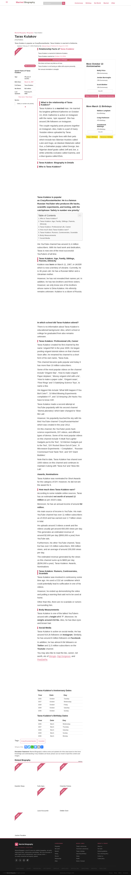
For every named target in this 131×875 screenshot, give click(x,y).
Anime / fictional (80, 861)
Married (25, 2)
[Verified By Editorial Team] (38, 36)
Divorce (57, 856)
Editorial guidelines (102, 851)
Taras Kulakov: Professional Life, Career (55, 227)
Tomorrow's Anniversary (107, 96)
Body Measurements (48, 235)
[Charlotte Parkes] (70, 774)
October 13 (58, 56)
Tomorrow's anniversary (82, 848)
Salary (77, 856)
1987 (32, 82)
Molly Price (101, 70)
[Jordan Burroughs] (91, 79)
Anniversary (79, 3)
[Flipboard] (27, 860)
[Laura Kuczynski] (48, 798)
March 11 (27, 82)
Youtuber (41, 741)
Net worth (57, 848)
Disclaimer (125, 873)
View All (100, 91)
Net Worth (97, 3)
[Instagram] (23, 860)
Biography (30, 32)
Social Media (45, 238)
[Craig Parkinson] (91, 119)
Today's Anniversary (91, 96)
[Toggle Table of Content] (79, 215)
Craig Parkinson (103, 118)
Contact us (100, 856)
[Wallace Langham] (91, 112)
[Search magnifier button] (63, 3)
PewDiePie (42, 659)
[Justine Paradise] (25, 823)
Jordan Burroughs (104, 77)
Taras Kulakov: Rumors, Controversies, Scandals (59, 232)
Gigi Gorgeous (63, 656)
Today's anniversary (81, 846)
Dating (56, 853)
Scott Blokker (102, 84)
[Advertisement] (65, 18)
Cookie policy (101, 858)
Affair (113, 3)
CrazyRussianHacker (28, 741)
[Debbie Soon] (70, 798)
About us (100, 846)
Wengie (52, 656)
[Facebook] (16, 860)
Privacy (111, 873)
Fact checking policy (103, 853)
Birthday (88, 3)
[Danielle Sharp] (25, 774)
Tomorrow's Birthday (106, 137)
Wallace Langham (103, 111)
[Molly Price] (91, 72)
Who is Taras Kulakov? (49, 218)
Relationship (58, 858)
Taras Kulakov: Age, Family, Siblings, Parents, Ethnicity (57, 222)
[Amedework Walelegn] (91, 126)
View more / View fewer (25, 97)
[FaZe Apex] (48, 774)
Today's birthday (80, 851)
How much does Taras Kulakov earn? (54, 230)
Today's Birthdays (92, 137)
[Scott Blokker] (91, 86)
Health (77, 858)
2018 (64, 56)
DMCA (120, 873)
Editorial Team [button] (46, 46)
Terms (115, 873)
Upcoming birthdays (81, 853)
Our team (100, 848)
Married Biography (20, 32)
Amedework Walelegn (101, 125)
